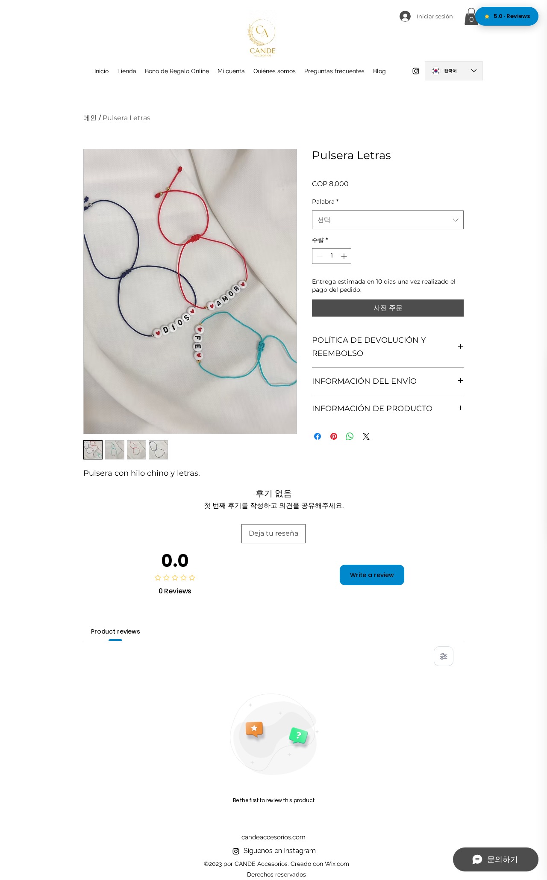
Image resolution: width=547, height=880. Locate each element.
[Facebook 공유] (317, 436)
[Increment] (344, 256)
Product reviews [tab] (115, 631)
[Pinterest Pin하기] (334, 436)
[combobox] (388, 219)
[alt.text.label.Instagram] (416, 71)
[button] (471, 16)
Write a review (372, 575)
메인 (90, 118)
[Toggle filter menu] (443, 656)
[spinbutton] (331, 256)
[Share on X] (366, 436)
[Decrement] (318, 256)
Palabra (325, 201)
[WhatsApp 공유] (350, 436)
